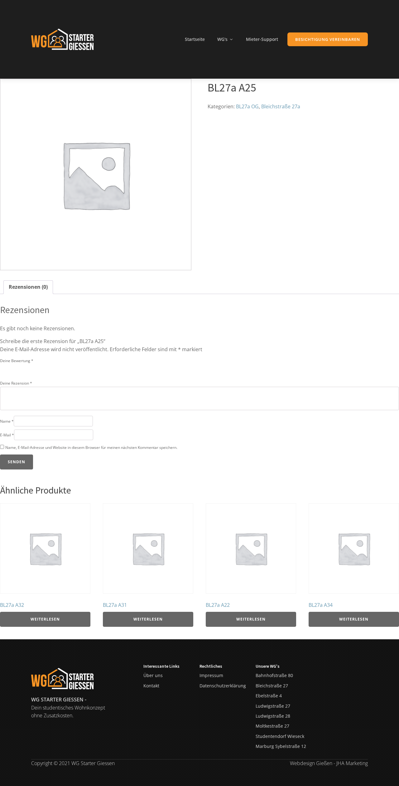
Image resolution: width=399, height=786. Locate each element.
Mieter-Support (262, 39)
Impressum (211, 675)
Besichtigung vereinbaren (327, 39)
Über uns (153, 675)
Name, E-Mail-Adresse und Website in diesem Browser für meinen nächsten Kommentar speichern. (91, 447)
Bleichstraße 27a (280, 106)
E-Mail (7, 435)
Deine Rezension (16, 383)
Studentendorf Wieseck (280, 736)
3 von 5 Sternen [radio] (21, 368)
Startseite (195, 39)
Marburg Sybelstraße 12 (281, 746)
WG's (222, 39)
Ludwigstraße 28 (273, 716)
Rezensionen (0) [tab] (28, 286)
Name (7, 421)
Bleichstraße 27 (272, 686)
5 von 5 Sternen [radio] (38, 368)
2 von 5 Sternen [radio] (12, 368)
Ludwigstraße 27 (273, 706)
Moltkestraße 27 (272, 726)
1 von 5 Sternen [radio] (3, 368)
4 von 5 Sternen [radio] (30, 368)
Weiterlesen (45, 619)
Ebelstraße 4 (269, 696)
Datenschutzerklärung (223, 686)
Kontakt (151, 686)
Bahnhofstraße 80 (274, 675)
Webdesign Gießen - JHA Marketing (329, 763)
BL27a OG (247, 106)
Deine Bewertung (16, 360)
